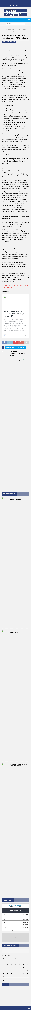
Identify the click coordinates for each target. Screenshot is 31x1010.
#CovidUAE (21, 347)
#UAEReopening (10, 347)
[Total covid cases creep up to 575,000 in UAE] (5, 759)
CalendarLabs (19, 1002)
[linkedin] (17, 5)
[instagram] (20, 5)
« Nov (3, 980)
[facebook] (10, 5)
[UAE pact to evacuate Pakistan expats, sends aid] (5, 626)
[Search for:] (15, 24)
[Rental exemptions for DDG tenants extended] (5, 892)
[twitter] (13, 5)
